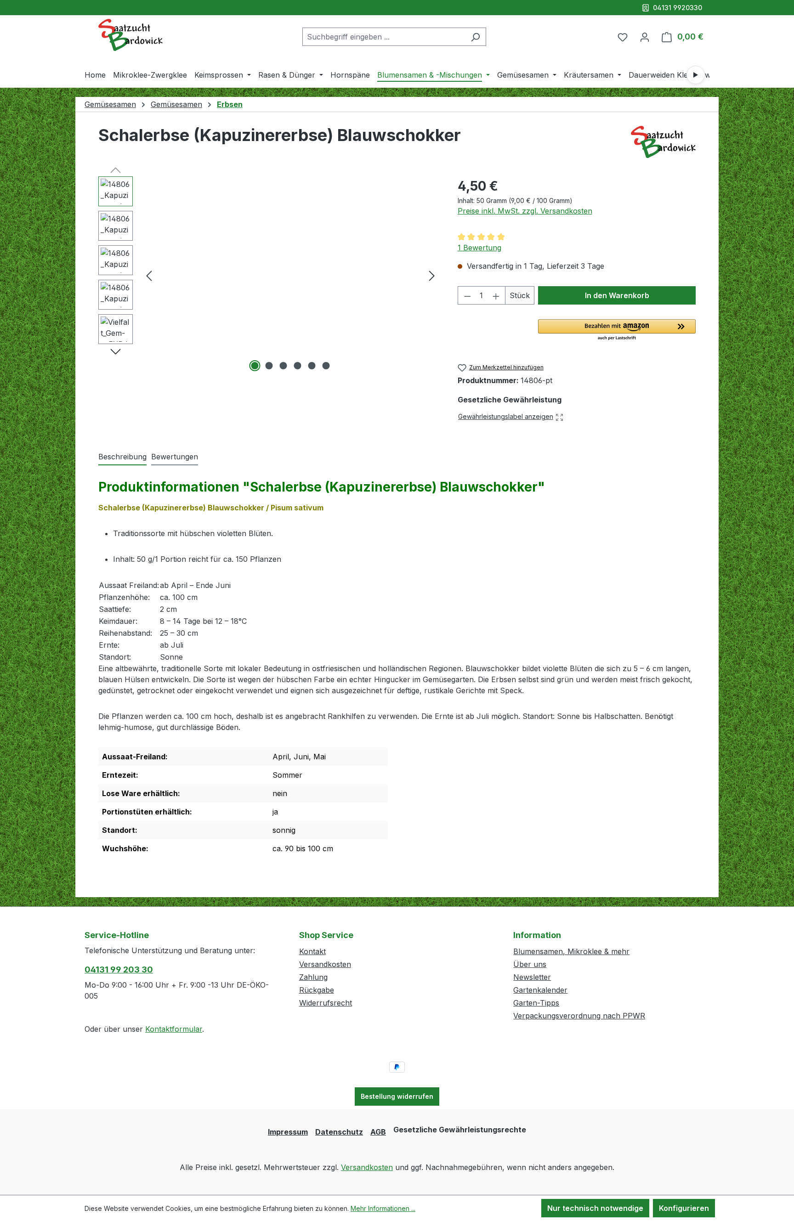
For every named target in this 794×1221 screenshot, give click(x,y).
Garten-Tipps (536, 1002)
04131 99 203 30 (119, 969)
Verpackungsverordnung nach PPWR (579, 1015)
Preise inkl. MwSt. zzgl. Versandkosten (525, 210)
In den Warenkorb (617, 295)
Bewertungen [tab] (174, 456)
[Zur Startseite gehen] (130, 35)
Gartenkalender (540, 990)
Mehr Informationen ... (383, 1208)
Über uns (529, 964)
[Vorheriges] (149, 275)
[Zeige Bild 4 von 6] (297, 365)
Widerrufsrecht (325, 1002)
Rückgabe (316, 990)
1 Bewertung (479, 247)
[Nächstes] (432, 275)
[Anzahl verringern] (467, 295)
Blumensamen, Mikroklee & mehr (571, 951)
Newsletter (532, 977)
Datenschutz (339, 1131)
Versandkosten (325, 964)
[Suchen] (475, 37)
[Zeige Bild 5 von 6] (312, 365)
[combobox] (383, 37)
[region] (268, 275)
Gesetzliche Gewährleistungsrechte (459, 1129)
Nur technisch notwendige (595, 1208)
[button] (617, 330)
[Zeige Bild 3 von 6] (283, 365)
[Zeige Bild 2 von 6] (269, 365)
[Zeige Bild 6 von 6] (326, 365)
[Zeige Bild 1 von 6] (255, 365)
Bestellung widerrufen (397, 1096)
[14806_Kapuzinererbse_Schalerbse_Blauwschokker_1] (290, 275)
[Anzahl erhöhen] (496, 295)
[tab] (122, 457)
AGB (378, 1131)
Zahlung (313, 977)
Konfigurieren (684, 1208)
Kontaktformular (173, 1029)
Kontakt (312, 951)
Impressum (288, 1131)
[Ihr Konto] (645, 37)
